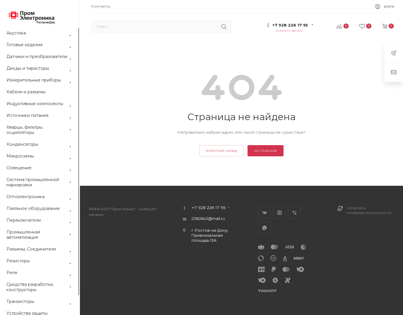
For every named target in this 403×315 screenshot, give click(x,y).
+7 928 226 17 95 (290, 25)
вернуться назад (221, 150)
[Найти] (224, 26)
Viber (294, 212)
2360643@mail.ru (208, 218)
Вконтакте (264, 212)
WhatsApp (264, 227)
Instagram (279, 212)
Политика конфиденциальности (369, 210)
